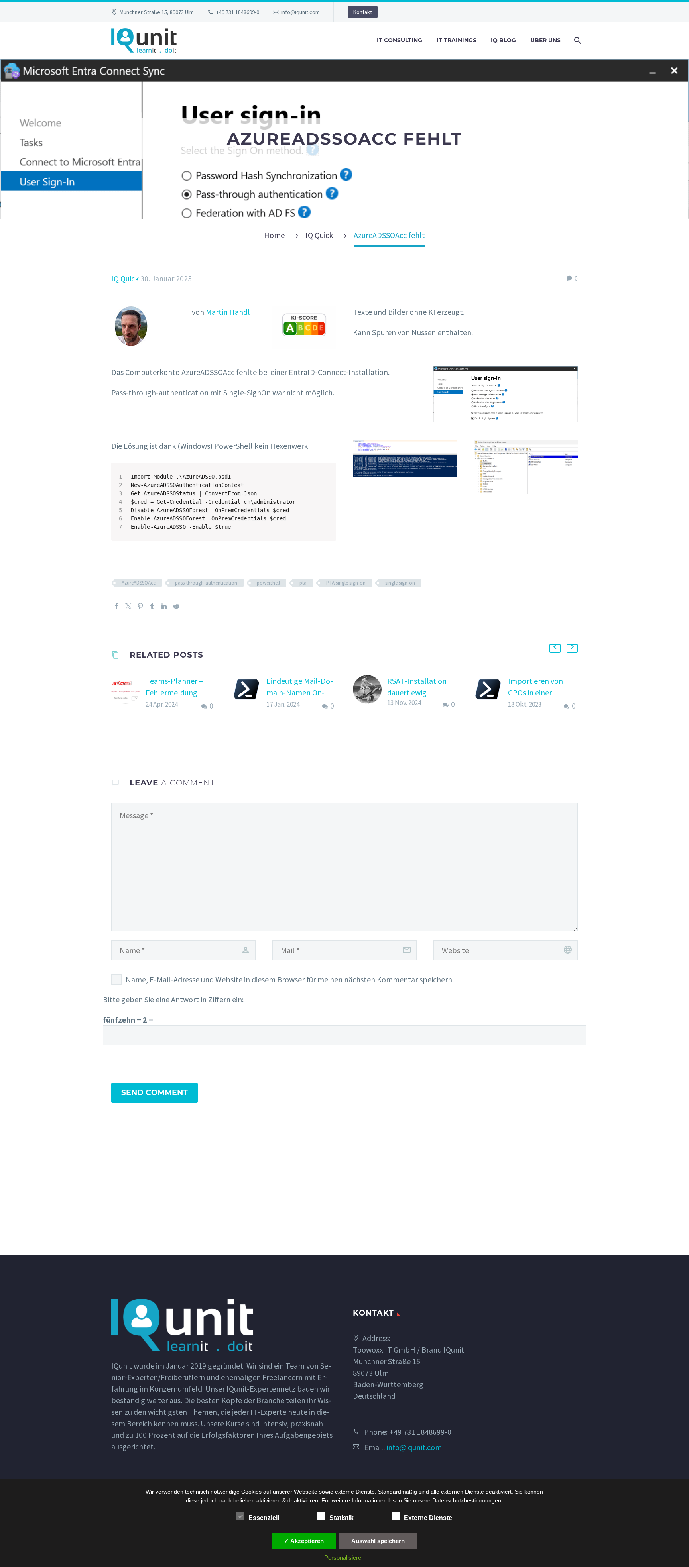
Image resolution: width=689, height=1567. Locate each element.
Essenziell (263, 1517)
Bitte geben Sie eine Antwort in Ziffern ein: (173, 999)
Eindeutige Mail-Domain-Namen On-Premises (299, 692)
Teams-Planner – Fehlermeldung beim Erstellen (174, 692)
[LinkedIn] (164, 606)
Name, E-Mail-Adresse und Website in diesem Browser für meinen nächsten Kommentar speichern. (290, 979)
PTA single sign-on (346, 582)
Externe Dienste (428, 1517)
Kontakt (362, 12)
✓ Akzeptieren (304, 1541)
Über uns (545, 40)
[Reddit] (176, 606)
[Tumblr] (152, 606)
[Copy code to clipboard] (327, 480)
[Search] (577, 40)
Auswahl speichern (378, 1541)
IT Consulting (399, 40)
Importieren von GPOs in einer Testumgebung (535, 692)
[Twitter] (128, 606)
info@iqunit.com (300, 12)
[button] (555, 648)
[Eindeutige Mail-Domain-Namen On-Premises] (249, 693)
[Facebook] (116, 606)
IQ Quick (125, 278)
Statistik (341, 1517)
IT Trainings (456, 40)
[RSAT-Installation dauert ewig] (370, 693)
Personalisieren (344, 1557)
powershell (268, 582)
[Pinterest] (140, 606)
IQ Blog (503, 40)
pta (303, 582)
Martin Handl (228, 312)
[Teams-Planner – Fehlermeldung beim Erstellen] (128, 693)
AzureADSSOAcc (139, 582)
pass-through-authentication (206, 582)
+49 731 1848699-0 (237, 12)
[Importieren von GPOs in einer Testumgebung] (491, 693)
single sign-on (400, 582)
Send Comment (154, 1092)
